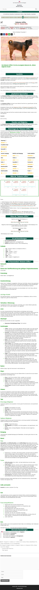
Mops (33, 82)
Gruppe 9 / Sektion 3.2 (20, 545)
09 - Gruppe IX (5, 541)
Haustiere (19, 5)
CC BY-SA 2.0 (21, 90)
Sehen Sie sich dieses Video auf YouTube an (19, 223)
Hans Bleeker (14, 203)
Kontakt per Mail (14, 586)
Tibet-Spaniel (5, 550)
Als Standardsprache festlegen (19, 2)
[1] (31, 183)
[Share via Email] (9, 34)
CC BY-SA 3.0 (20, 203)
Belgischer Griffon (6, 79)
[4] (23, 183)
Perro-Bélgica (6, 546)
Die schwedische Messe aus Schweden (18, 205)
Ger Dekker (14, 90)
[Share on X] (2, 34)
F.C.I (8, 527)
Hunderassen (6, 543)
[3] (23, 191)
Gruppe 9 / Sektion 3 (10, 545)
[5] (7, 183)
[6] (15, 183)
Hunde (24, 541)
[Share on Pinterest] (7, 34)
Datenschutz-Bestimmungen (22, 586)
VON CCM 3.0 (18, 211)
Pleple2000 (14, 212)
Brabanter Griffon (30, 545)
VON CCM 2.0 (30, 205)
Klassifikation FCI (33, 541)
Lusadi (13, 211)
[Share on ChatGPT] (12, 34)
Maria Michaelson (25, 208)
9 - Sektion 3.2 (18, 541)
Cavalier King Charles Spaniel (19, 82)
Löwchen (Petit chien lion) (7, 548)
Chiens (27, 541)
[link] (19, 48)
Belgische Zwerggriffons (31, 77)
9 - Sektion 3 (11, 541)
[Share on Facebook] (4, 34)
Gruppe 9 (4, 545)
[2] (15, 191)
